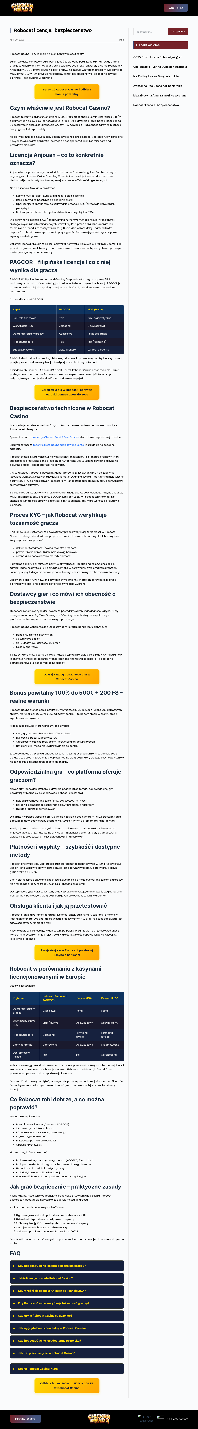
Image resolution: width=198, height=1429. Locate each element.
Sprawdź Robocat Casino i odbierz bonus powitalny (67, 92)
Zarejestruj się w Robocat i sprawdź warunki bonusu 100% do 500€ (67, 392)
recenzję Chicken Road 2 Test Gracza (56, 437)
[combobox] (150, 31)
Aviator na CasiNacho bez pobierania (157, 86)
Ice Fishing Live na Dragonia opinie (156, 76)
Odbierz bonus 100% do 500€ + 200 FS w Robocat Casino (67, 1386)
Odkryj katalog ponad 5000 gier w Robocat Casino (67, 677)
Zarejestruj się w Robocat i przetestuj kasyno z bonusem (67, 953)
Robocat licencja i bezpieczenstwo (156, 105)
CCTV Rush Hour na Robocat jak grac (157, 57)
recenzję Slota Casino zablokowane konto (58, 445)
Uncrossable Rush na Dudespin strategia (160, 66)
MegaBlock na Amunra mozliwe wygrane (160, 95)
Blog (121, 39)
